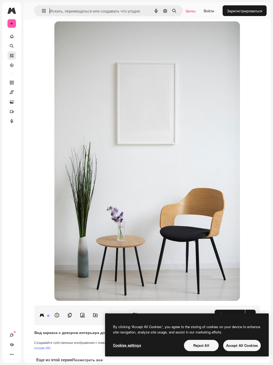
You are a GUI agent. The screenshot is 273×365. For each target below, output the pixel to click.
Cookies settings (127, 345)
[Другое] (11, 354)
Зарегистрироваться (244, 10)
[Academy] (11, 344)
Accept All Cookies (242, 345)
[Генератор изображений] (11, 102)
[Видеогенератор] (11, 111)
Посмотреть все (87, 359)
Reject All (201, 345)
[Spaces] (11, 92)
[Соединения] (11, 335)
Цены (191, 10)
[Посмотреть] (11, 65)
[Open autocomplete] (41, 11)
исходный (90, 31)
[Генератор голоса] (11, 121)
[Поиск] (11, 46)
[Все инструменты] (11, 82)
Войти (209, 10)
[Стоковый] (11, 55)
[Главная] (11, 36)
